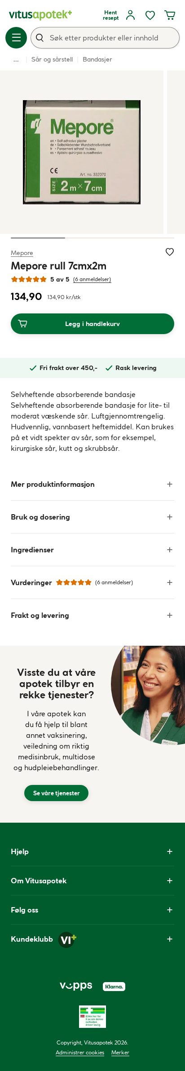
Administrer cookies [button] (80, 1052)
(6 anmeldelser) (92, 279)
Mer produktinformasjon (53, 484)
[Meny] (16, 37)
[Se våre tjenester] (56, 734)
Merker (120, 1052)
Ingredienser (32, 549)
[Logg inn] (130, 15)
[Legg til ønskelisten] (170, 252)
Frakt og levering (40, 615)
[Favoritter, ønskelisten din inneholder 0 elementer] (150, 15)
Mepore (22, 252)
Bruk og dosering (40, 516)
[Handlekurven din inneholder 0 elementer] (170, 15)
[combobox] (105, 37)
